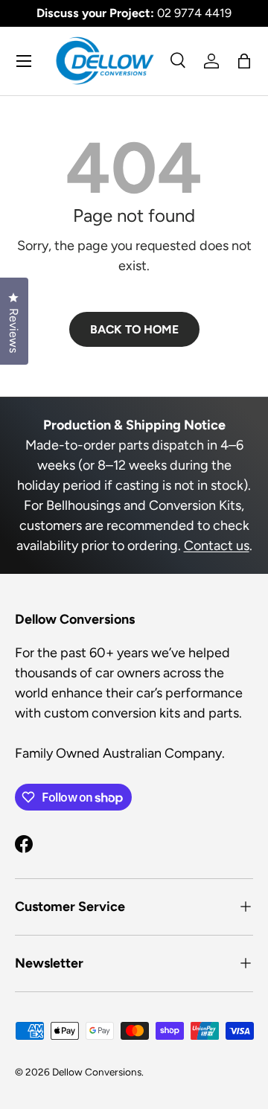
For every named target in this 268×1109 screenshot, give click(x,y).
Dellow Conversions (96, 1072)
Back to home (134, 329)
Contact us (216, 545)
